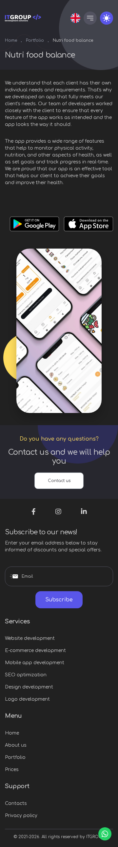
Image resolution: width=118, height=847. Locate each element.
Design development (29, 687)
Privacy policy (21, 815)
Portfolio (35, 40)
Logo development (27, 699)
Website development (30, 638)
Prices (12, 769)
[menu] (90, 18)
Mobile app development (34, 662)
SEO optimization (26, 674)
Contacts (16, 803)
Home (11, 40)
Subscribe (59, 600)
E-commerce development (35, 650)
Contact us (59, 480)
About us (16, 745)
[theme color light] (106, 18)
